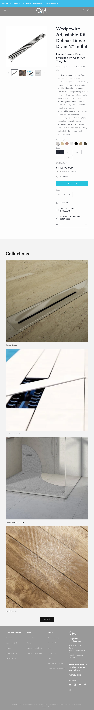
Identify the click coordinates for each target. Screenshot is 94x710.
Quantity (59, 190)
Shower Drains (11, 345)
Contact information (48, 707)
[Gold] (62, 143)
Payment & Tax (11, 658)
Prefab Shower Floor (14, 522)
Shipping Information (13, 638)
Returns (8, 648)
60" (77, 152)
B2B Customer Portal (55, 663)
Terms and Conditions (35, 648)
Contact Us (52, 653)
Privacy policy (43, 705)
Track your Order (12, 643)
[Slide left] (8, 72)
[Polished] (71, 143)
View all (47, 619)
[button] (4, 9)
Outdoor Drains (12, 434)
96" (68, 157)
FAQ (49, 658)
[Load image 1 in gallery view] (14, 73)
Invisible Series (11, 611)
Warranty (30, 643)
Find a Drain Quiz (52, 4)
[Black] (76, 143)
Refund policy (54, 705)
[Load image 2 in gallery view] (22, 73)
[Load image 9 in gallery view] (30, 73)
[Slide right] (44, 72)
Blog (49, 648)
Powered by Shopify (31, 705)
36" (60, 152)
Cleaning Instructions (34, 653)
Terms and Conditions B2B (57, 669)
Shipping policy (77, 705)
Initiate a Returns (11, 653)
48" (69, 152)
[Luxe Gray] (85, 143)
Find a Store (27, 4)
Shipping (59, 171)
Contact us (16, 4)
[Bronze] (67, 143)
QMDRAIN (21, 705)
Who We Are (6, 4)
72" (60, 157)
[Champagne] (80, 143)
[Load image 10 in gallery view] (38, 73)
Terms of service (65, 705)
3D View (64, 176)
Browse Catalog (38, 4)
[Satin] (57, 143)
